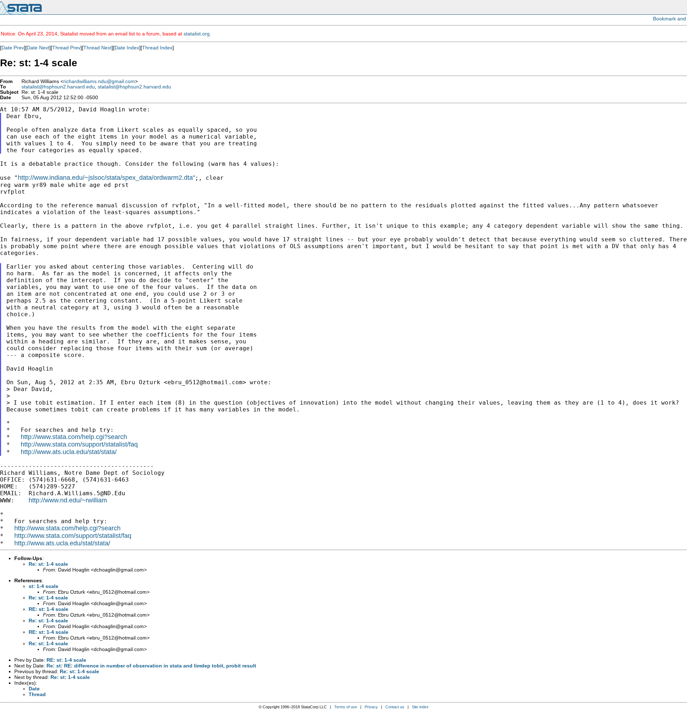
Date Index (126, 47)
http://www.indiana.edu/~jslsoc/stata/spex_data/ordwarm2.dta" (106, 177)
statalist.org (197, 34)
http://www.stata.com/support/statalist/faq (79, 444)
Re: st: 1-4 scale (48, 564)
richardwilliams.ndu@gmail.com (99, 81)
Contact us (394, 707)
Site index (420, 707)
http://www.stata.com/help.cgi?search (74, 436)
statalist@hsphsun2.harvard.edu (58, 87)
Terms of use (345, 707)
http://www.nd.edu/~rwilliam (68, 500)
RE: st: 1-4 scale (48, 609)
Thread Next (97, 47)
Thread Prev (66, 47)
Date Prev (12, 47)
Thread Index (157, 47)
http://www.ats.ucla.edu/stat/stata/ (69, 451)
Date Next (38, 47)
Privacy (371, 707)
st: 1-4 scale (43, 586)
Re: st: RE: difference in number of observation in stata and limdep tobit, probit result (151, 666)
